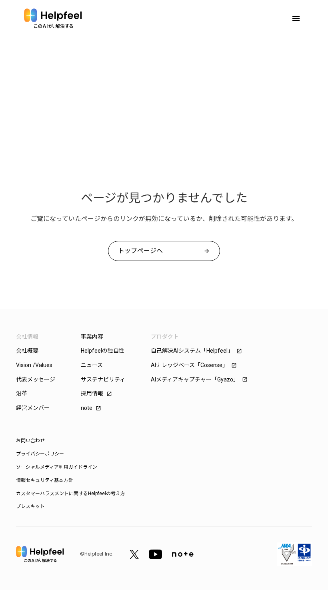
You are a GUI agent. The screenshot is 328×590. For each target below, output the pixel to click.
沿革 (21, 393)
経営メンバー (33, 408)
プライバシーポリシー (40, 454)
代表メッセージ (35, 379)
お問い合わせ (30, 441)
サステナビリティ (103, 379)
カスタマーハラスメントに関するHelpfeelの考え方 (70, 493)
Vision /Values (34, 365)
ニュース (92, 365)
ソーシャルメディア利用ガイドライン (56, 467)
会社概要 (27, 350)
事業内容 (92, 336)
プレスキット (30, 506)
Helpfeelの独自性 (102, 350)
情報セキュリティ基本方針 (44, 480)
